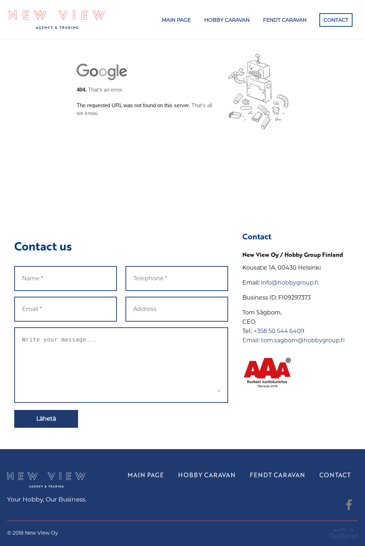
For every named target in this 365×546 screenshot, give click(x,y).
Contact (336, 20)
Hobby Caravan (227, 20)
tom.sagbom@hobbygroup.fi (303, 340)
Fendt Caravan (285, 20)
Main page (176, 20)
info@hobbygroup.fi (290, 282)
